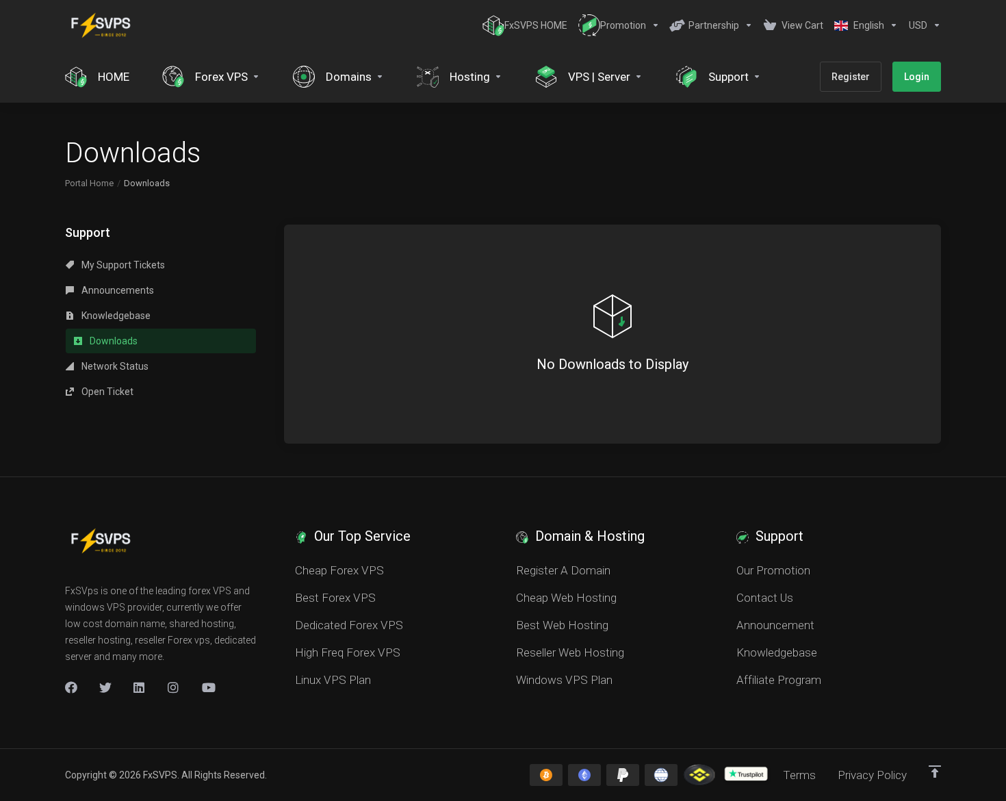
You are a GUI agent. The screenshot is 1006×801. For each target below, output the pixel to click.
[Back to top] (935, 771)
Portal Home (89, 183)
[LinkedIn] (139, 687)
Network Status (114, 366)
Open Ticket (106, 391)
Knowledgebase (115, 315)
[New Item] (174, 687)
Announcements (116, 290)
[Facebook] (71, 687)
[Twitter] (105, 687)
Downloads (113, 340)
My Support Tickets (122, 264)
